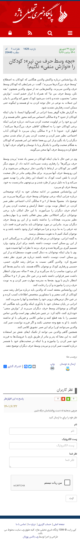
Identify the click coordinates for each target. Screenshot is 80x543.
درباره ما (32, 524)
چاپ (52, 364)
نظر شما (73, 454)
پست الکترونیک (69, 439)
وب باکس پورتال (30, 536)
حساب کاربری (44, 524)
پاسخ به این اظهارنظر (14, 398)
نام (75, 424)
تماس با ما (21, 524)
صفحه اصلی (58, 524)
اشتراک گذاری (14, 366)
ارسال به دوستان (67, 364)
